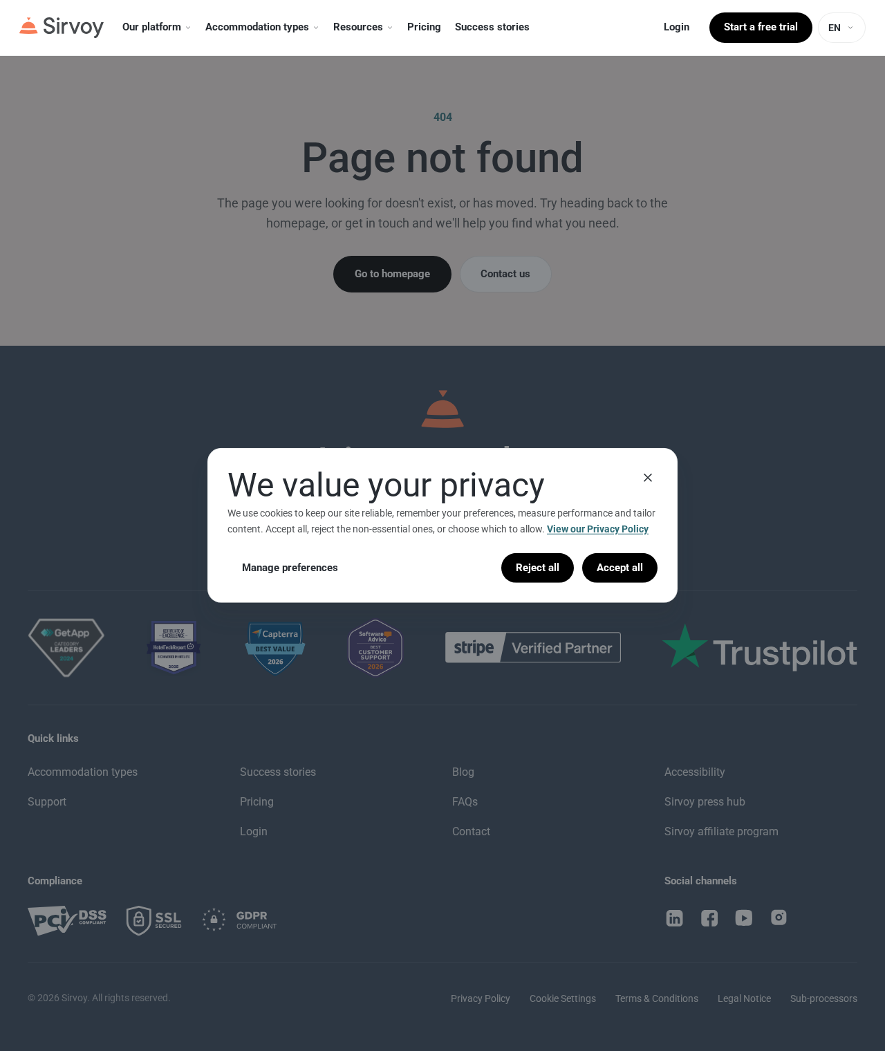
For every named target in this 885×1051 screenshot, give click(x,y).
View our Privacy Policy (598, 528)
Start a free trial (761, 27)
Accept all (620, 567)
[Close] (648, 478)
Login (676, 27)
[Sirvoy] (61, 27)
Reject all (537, 567)
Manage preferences (290, 567)
